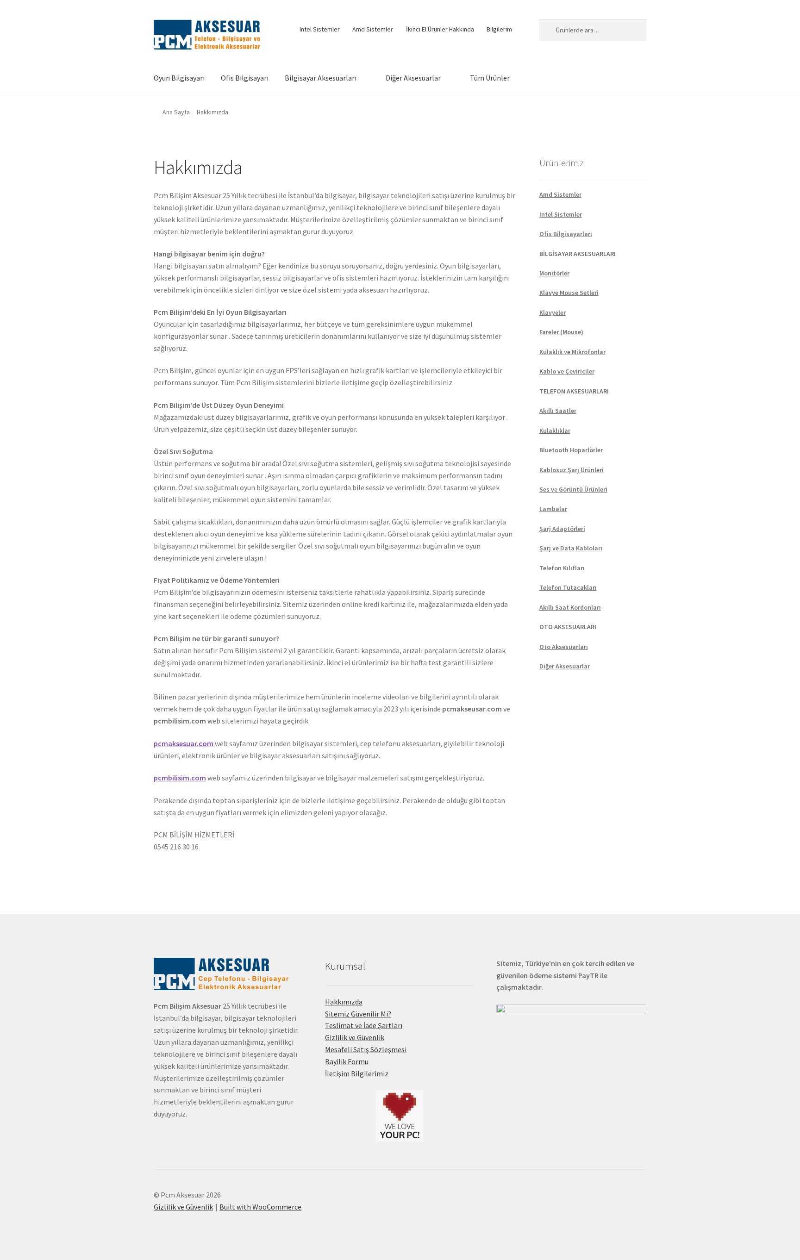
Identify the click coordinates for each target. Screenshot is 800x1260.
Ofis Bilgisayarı (245, 77)
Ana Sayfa (176, 112)
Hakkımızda (343, 1001)
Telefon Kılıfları (562, 568)
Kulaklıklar (554, 430)
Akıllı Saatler (557, 410)
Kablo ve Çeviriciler (566, 371)
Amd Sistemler (372, 29)
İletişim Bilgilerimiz (356, 1073)
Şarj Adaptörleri (562, 528)
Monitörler (554, 273)
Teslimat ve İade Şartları (363, 1025)
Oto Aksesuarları (563, 646)
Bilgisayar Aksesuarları (320, 77)
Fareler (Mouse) (561, 332)
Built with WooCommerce (260, 1206)
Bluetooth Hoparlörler (571, 450)
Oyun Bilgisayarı (179, 77)
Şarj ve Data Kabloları (570, 548)
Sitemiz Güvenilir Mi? (358, 1013)
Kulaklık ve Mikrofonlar (572, 352)
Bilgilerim (499, 29)
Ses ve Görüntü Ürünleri (573, 489)
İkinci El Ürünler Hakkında (440, 29)
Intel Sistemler (320, 29)
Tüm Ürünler (490, 77)
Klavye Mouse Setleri (569, 292)
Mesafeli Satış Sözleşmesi (365, 1049)
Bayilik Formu (347, 1061)
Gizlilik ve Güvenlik (354, 1037)
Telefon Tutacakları (568, 587)
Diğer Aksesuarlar (413, 77)
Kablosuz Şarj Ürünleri (571, 470)
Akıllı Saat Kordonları (570, 607)
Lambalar (553, 509)
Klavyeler (552, 312)
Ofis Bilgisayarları (565, 234)
